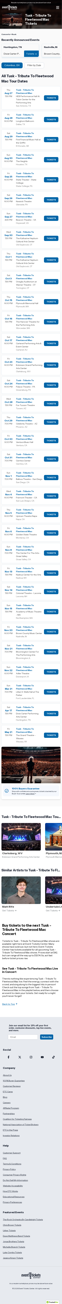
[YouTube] (42, 1057)
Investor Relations (11, 1135)
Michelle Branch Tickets (14, 1247)
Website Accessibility (13, 1185)
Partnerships (9, 1113)
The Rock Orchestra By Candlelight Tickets (23, 1219)
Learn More (30, 794)
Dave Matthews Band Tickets (16, 1236)
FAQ (5, 1158)
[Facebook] (8, 1057)
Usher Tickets (9, 1230)
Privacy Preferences (12, 1202)
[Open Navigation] (57, 7)
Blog (5, 1097)
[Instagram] (31, 1057)
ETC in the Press (10, 1130)
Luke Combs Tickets (12, 1252)
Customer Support (11, 1153)
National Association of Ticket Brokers (20, 1124)
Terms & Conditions (12, 1164)
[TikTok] (53, 1057)
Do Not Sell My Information (15, 1180)
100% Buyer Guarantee (14, 1080)
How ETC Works (10, 1191)
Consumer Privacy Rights (14, 1174)
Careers (6, 1102)
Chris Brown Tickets (12, 1225)
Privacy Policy (9, 1169)
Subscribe (47, 1037)
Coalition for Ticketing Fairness (17, 1119)
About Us (7, 1075)
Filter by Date (34, 65)
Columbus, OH (12, 65)
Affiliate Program (11, 1108)
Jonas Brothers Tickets (13, 1241)
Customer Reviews (11, 1086)
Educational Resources (13, 1196)
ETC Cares (8, 1091)
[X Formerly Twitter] (19, 1057)
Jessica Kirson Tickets (13, 1258)
